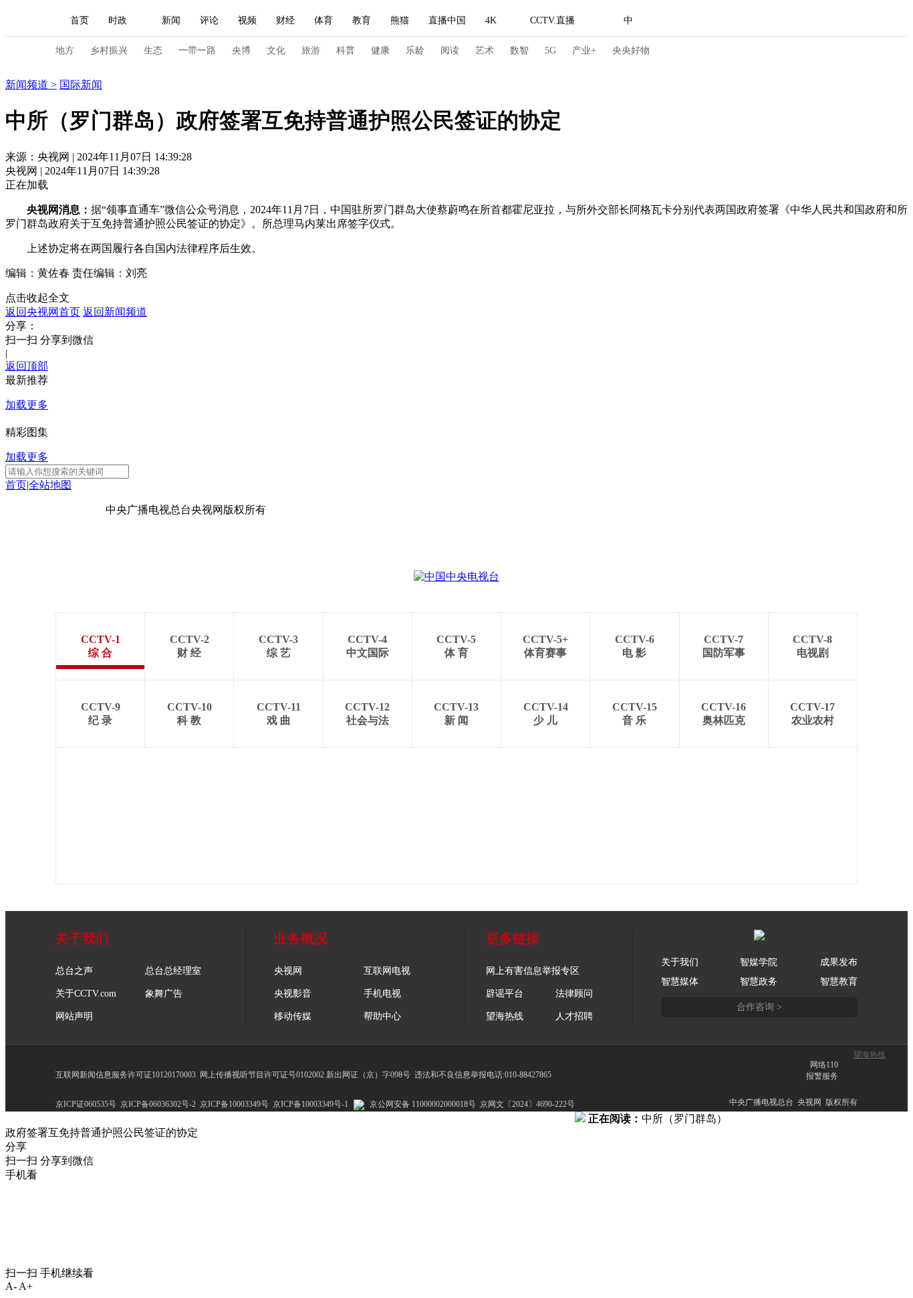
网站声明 (74, 1016)
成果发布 (839, 962)
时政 (117, 20)
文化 (276, 50)
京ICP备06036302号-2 (158, 1104)
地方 (64, 50)
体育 (323, 20)
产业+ (584, 50)
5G (550, 50)
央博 (241, 50)
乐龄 (415, 50)
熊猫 (399, 20)
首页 (79, 20)
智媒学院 (758, 962)
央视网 (288, 971)
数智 (519, 50)
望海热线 (870, 1054)
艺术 (484, 50)
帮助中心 (382, 1016)
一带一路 (197, 50)
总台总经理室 (173, 971)
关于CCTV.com (85, 994)
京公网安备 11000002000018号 (423, 1104)
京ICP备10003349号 (234, 1104)
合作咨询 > (759, 1007)
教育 (361, 20)
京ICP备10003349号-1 (55, 509)
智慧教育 (839, 982)
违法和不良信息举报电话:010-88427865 (482, 1074)
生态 (153, 50)
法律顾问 (574, 994)
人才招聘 (574, 1016)
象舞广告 (163, 994)
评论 (209, 20)
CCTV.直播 (552, 20)
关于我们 (679, 962)
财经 (285, 20)
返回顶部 (26, 366)
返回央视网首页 (42, 311)
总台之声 (74, 971)
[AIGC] (699, 20)
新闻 (171, 20)
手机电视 (382, 994)
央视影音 (292, 994)
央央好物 (631, 50)
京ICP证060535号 (85, 1104)
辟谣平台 (504, 994)
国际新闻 (80, 84)
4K (491, 20)
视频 (247, 20)
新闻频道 (28, 84)
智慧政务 (758, 982)
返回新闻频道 (115, 311)
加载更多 (26, 404)
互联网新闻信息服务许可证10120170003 (125, 1074)
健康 (380, 50)
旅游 (310, 50)
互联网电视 (387, 971)
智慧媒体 (679, 982)
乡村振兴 (109, 50)
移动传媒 (292, 1016)
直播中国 (447, 20)
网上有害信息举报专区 (532, 971)
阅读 (449, 50)
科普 (345, 50)
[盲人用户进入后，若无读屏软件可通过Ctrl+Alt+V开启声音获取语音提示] (764, 20)
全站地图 (50, 485)
